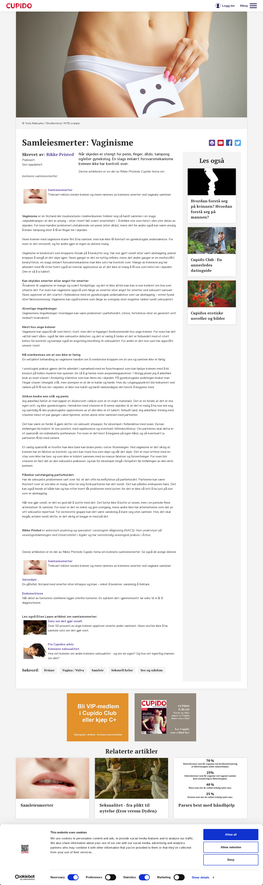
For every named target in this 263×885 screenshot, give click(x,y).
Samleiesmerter (60, 190)
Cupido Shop (149, 5)
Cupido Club (118, 5)
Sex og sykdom (152, 670)
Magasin (92, 5)
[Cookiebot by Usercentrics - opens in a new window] (25, 877)
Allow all (231, 834)
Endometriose (32, 593)
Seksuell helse (122, 670)
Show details (200, 877)
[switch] (110, 877)
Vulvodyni (29, 580)
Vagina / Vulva (73, 670)
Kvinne (49, 670)
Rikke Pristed (60, 154)
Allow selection (231, 847)
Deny (230, 859)
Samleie (98, 670)
